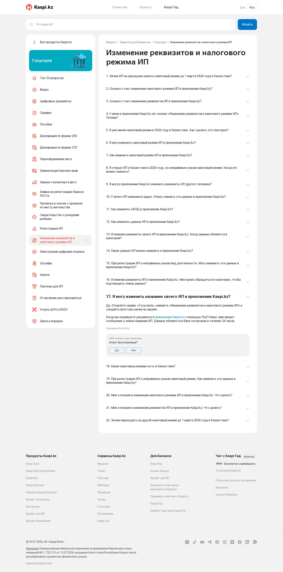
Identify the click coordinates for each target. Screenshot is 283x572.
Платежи (103, 478)
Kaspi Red (32, 478)
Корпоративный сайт (39, 563)
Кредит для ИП (35, 513)
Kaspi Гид (103, 520)
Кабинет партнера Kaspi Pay (168, 510)
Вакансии (222, 487)
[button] (177, 325)
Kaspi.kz (111, 42)
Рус (252, 7)
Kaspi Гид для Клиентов (135, 42)
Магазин (102, 463)
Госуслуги (160, 42)
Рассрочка (32, 506)
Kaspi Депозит (35, 485)
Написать (249, 456)
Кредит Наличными (38, 520)
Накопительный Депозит (42, 492)
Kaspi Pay (156, 463)
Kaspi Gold (32, 463)
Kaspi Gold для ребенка (40, 470)
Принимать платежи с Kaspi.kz (169, 496)
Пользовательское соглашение (236, 480)
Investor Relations (227, 494)
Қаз (242, 7)
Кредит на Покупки (37, 499)
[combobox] (134, 24)
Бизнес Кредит (159, 470)
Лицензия (32, 548)
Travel (101, 470)
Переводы (104, 492)
